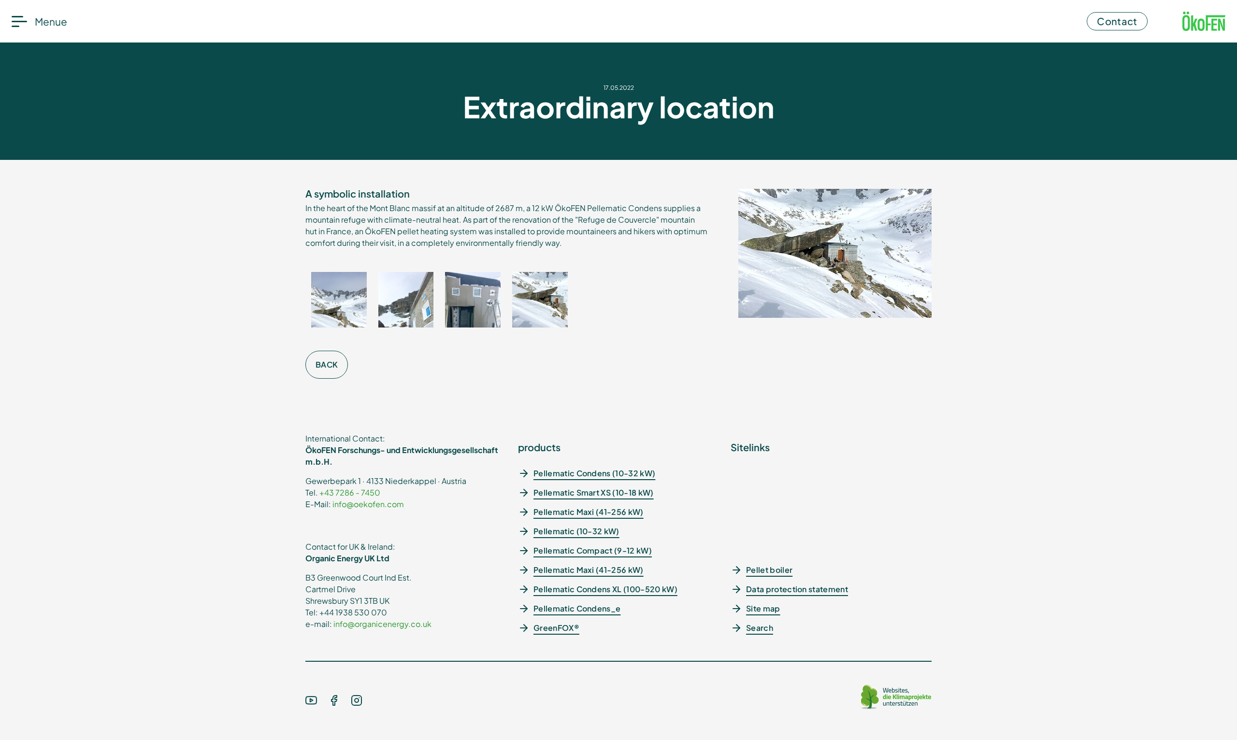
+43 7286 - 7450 (349, 492)
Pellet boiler (769, 570)
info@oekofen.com (368, 504)
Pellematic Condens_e (576, 608)
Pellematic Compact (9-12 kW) (592, 550)
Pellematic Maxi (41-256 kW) (588, 512)
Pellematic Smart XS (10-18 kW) (593, 492)
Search (759, 628)
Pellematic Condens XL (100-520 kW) (605, 589)
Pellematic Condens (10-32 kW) (594, 473)
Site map (763, 608)
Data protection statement (797, 589)
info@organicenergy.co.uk (382, 624)
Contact (1117, 21)
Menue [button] (51, 21)
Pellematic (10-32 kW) (576, 531)
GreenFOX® (556, 628)
